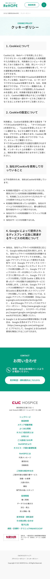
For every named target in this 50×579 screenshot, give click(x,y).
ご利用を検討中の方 (25, 470)
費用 (25, 486)
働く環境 (25, 499)
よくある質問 (25, 428)
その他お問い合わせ (25, 520)
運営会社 (25, 461)
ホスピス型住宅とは (25, 432)
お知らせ (25, 436)
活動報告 (25, 465)
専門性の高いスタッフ (25, 490)
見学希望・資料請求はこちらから (25, 380)
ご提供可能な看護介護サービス (25, 474)
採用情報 (25, 495)
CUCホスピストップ (24, 555)
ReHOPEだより (25, 444)
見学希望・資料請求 (25, 517)
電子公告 (25, 524)
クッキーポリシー (32, 559)
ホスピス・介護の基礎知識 (25, 448)
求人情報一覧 (25, 511)
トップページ (25, 417)
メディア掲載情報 (25, 424)
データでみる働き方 (25, 503)
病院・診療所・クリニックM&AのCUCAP (25, 528)
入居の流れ (25, 482)
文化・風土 (25, 507)
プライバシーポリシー (19, 559)
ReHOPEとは (25, 453)
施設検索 (32, 4)
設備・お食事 (25, 478)
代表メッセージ (25, 457)
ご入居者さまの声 (25, 440)
